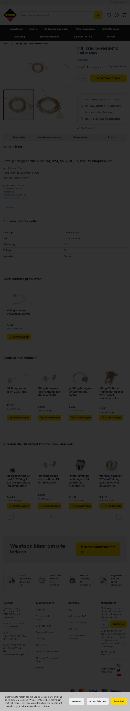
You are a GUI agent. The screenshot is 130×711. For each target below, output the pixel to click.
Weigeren (76, 701)
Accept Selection (97, 701)
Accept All (119, 701)
